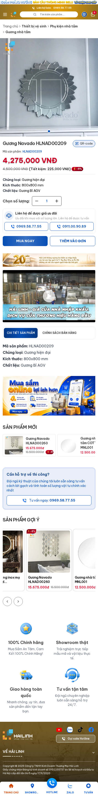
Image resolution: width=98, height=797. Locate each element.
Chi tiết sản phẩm (21, 333)
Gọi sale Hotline (79, 738)
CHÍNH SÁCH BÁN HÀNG (59, 333)
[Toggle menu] (5, 14)
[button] (49, 87)
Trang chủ (10, 26)
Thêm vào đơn (72, 241)
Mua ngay (25, 241)
